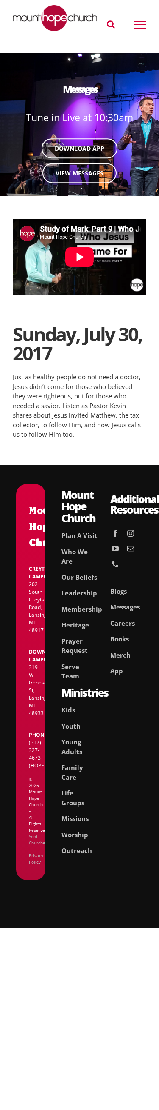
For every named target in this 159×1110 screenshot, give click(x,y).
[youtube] (115, 548)
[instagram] (130, 533)
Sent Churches (38, 839)
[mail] (130, 548)
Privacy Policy (36, 859)
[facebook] (115, 533)
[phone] (115, 564)
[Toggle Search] (111, 24)
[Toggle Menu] (140, 25)
